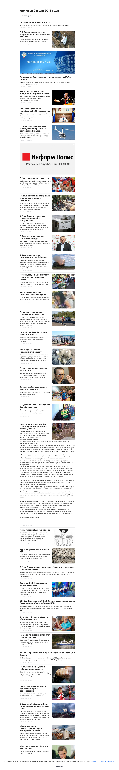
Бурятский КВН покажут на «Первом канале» (33, 584)
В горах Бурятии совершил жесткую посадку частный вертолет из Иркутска (33, 128)
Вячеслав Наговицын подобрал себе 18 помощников (35, 110)
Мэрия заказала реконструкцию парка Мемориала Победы (31, 728)
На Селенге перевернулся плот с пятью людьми (35, 636)
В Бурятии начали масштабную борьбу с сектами (35, 406)
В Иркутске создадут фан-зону (35, 178)
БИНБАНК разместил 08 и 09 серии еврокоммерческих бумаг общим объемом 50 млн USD (47, 602)
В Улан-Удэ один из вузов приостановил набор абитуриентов (32, 218)
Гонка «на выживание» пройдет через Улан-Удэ (32, 313)
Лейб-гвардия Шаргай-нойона (35, 530)
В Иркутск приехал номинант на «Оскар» (34, 369)
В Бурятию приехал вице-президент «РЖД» (32, 237)
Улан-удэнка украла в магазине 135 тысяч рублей (33, 293)
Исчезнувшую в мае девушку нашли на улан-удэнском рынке (34, 277)
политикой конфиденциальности (102, 761)
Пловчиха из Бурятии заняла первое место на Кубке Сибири (45, 78)
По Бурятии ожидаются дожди (35, 22)
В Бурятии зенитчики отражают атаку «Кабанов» (33, 256)
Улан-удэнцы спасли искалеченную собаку (31, 350)
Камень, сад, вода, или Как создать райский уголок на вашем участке (33, 426)
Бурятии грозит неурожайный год (34, 550)
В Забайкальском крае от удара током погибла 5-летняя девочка (35, 34)
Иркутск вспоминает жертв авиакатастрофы (33, 333)
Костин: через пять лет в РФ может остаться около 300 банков (47, 654)
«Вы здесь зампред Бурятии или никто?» (34, 747)
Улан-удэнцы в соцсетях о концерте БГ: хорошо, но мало (34, 92)
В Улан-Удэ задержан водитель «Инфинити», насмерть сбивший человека (47, 568)
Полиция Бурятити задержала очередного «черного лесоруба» (35, 198)
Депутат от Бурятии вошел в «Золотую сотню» (34, 618)
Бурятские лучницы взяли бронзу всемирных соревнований (33, 688)
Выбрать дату (26, 16)
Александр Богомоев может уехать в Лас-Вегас (34, 388)
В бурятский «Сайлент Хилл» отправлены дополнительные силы (34, 706)
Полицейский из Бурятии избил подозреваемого (32, 668)
